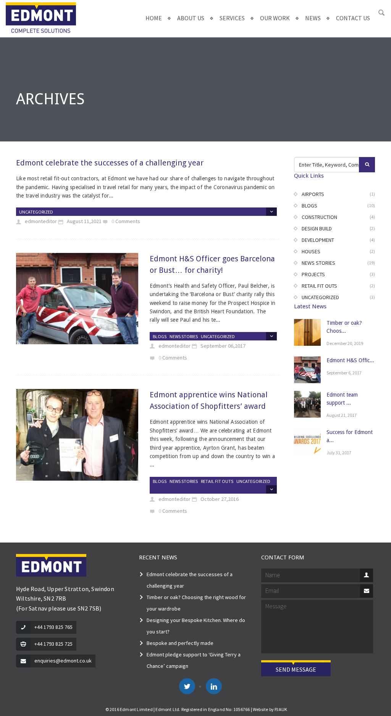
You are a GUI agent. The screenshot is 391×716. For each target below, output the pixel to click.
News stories (184, 336)
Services (232, 18)
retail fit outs (217, 481)
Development (318, 240)
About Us (190, 18)
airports (313, 194)
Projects (313, 274)
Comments (127, 221)
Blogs (159, 336)
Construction (319, 217)
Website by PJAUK (270, 709)
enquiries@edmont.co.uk (63, 660)
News (313, 18)
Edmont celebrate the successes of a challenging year (110, 162)
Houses (311, 251)
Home (153, 18)
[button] (381, 13)
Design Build (317, 228)
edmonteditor (40, 221)
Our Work (275, 18)
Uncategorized (36, 212)
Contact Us (353, 18)
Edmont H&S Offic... (350, 360)
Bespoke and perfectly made (180, 643)
